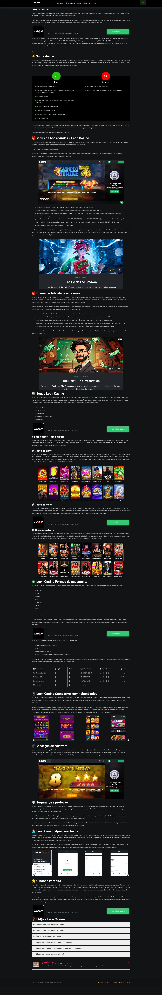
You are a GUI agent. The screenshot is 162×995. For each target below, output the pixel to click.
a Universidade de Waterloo (69, 963)
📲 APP (95, 3)
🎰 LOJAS (60, 3)
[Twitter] (128, 963)
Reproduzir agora (118, 32)
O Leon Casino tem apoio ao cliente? (50, 954)
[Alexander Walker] (36, 966)
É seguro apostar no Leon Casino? (49, 936)
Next (128, 740)
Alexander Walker (48, 962)
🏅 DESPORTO (70, 3)
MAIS (79, 3)
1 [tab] (79, 742)
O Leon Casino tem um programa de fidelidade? (54, 942)
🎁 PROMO (86, 3)
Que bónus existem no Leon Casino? (50, 925)
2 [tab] (82, 742)
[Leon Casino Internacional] (36, 1)
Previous (33, 740)
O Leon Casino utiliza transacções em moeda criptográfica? (59, 948)
